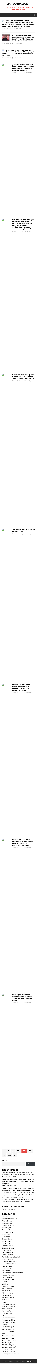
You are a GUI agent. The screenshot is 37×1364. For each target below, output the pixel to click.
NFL (3, 1315)
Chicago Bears (7, 1239)
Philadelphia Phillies (8, 1320)
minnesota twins (7, 1295)
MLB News (5, 1300)
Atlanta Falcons (7, 1223)
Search (4, 1160)
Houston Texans (7, 1268)
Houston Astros (7, 1266)
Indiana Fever (6, 1270)
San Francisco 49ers (8, 1329)
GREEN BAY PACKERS (9, 1264)
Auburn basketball (8, 1225)
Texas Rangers (7, 1342)
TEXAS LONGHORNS (9, 1340)
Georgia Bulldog (7, 1259)
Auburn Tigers (6, 1228)
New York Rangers (8, 1311)
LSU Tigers (5, 1284)
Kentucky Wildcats (8, 1275)
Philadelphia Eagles (8, 1318)
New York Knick (7, 1309)
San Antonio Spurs (8, 1327)
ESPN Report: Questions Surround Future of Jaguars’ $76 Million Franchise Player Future (22, 997)
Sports (4, 1333)
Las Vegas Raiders (8, 1277)
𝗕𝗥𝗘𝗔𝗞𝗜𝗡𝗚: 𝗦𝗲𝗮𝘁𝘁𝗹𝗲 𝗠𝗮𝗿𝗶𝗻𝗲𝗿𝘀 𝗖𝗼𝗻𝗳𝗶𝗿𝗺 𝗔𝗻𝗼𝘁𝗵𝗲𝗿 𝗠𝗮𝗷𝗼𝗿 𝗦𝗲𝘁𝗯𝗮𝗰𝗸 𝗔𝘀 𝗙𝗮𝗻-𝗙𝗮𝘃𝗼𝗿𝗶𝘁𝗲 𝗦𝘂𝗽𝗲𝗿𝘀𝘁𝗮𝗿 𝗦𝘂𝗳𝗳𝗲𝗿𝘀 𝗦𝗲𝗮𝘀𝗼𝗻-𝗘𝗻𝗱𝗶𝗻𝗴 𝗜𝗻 (18, 1188)
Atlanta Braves (7, 1221)
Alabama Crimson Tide (9, 1219)
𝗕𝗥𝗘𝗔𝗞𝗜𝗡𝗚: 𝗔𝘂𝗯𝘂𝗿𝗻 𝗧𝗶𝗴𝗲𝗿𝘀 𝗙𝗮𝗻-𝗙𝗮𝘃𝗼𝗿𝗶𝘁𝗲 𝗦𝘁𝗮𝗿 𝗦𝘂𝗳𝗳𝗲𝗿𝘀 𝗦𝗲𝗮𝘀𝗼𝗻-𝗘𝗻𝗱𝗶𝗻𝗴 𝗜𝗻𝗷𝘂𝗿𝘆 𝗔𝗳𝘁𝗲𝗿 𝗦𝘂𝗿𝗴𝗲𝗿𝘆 (18, 1181)
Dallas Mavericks (7, 1250)
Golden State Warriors (9, 1261)
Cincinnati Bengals (8, 1246)
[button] (34, 14)
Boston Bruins (7, 1234)
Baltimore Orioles (8, 1230)
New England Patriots (9, 1304)
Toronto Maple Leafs (9, 1347)
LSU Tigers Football (8, 1286)
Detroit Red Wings (8, 1252)
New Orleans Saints (8, 1306)
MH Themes (30, 1361)
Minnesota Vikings (8, 1297)
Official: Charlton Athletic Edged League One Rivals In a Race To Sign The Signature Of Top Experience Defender (23, 38)
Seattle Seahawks (8, 1331)
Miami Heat (6, 1291)
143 (18, 1151)
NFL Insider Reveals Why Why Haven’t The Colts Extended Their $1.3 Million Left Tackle (23, 376)
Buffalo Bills (6, 1237)
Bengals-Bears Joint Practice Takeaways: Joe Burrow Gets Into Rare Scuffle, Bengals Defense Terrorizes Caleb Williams (18, 1174)
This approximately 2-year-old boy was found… (23, 530)
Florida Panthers (7, 1255)
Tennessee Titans (8, 1338)
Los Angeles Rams (8, 1279)
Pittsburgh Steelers (8, 1322)
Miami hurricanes (7, 1293)
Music (4, 1302)
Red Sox (5, 1324)
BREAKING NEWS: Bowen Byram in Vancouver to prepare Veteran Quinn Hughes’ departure (21, 687)
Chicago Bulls (6, 1241)
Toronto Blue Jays (8, 1345)
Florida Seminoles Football (11, 1257)
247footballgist (18, 28)
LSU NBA (5, 1282)
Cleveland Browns (8, 1248)
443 (9, 1155)
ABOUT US (5, 1216)
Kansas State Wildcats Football (12, 1273)
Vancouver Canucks (8, 1352)
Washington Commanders (10, 1354)
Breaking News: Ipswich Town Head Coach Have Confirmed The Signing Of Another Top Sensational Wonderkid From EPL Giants (18, 53)
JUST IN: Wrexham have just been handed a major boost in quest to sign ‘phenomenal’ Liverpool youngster (23, 67)
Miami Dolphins (7, 1288)
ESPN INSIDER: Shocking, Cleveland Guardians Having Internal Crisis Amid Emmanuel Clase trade (22, 842)
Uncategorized (7, 1349)
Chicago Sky (6, 1243)
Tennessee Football (8, 1336)
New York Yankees (8, 1313)
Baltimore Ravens (8, 1232)
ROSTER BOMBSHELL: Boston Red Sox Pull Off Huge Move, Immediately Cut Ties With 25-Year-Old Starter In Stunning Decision (18, 1195)
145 (30, 1151)
